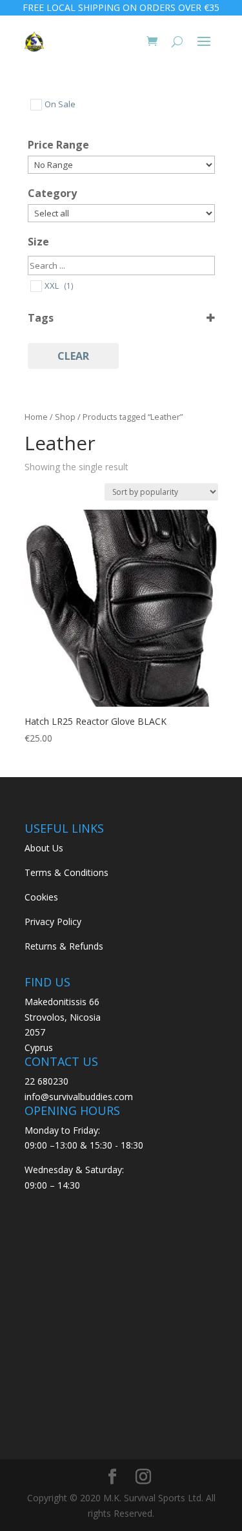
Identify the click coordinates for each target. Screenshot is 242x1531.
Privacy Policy (53, 921)
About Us (44, 848)
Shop (65, 416)
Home (36, 416)
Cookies (41, 897)
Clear (73, 356)
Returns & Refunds (64, 946)
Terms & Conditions (66, 872)
